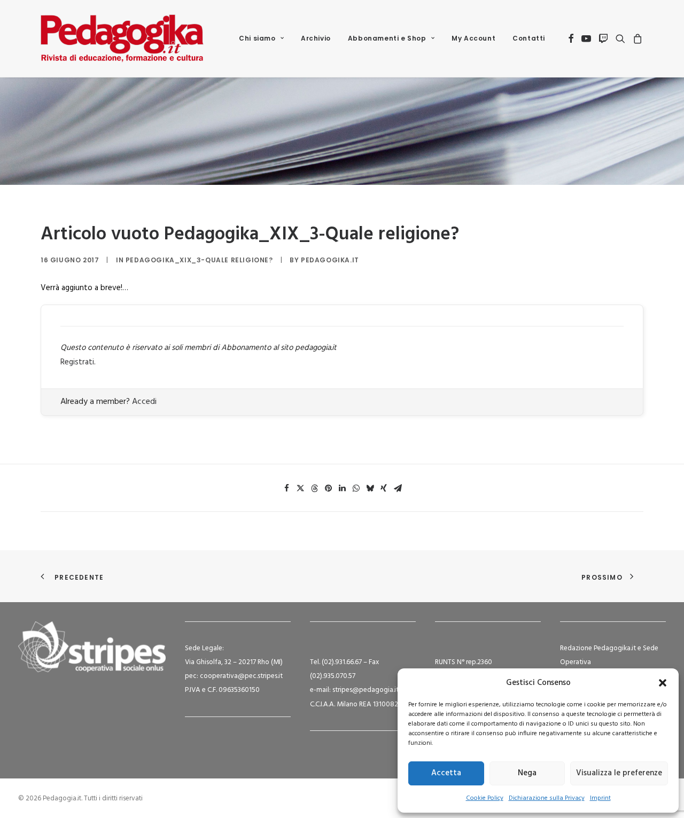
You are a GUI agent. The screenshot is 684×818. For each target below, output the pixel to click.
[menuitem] (261, 38)
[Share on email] (397, 488)
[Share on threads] (314, 488)
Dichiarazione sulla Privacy (547, 798)
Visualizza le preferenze (619, 773)
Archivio (316, 38)
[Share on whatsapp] (355, 488)
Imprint (600, 798)
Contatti (528, 38)
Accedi (144, 402)
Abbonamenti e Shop (387, 38)
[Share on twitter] (300, 488)
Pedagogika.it (330, 259)
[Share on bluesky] (369, 488)
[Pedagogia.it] (122, 38)
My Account (473, 38)
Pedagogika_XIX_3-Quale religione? (199, 259)
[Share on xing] (383, 488)
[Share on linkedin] (342, 488)
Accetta (446, 773)
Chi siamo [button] (257, 38)
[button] (662, 682)
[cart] (636, 38)
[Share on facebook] (286, 488)
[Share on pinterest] (328, 488)
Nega (527, 773)
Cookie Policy (484, 798)
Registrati (77, 362)
